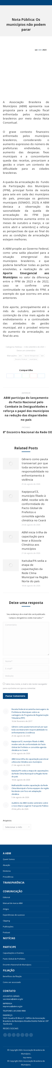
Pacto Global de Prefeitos (14, 958)
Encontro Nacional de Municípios (17, 964)
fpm (42, 355)
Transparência (13, 882)
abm (20, 355)
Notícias (18, 347)
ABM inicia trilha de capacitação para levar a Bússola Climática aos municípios (34, 540)
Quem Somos (9, 859)
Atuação (6, 865)
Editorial (6, 897)
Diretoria (7, 871)
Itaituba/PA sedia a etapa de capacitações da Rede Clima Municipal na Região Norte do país (35, 571)
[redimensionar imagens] (11, 464)
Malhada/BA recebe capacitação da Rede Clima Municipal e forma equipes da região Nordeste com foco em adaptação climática (30, 789)
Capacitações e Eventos (13, 953)
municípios (33, 359)
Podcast (6, 932)
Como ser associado (12, 982)
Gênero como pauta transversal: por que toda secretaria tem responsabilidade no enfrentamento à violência (35, 469)
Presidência (8, 876)
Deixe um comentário (26, 350)
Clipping (6, 920)
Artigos (6, 909)
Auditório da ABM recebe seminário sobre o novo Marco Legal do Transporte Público (30, 804)
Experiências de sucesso (14, 915)
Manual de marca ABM (13, 903)
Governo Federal (21, 359)
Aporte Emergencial (31, 355)
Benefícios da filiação (12, 976)
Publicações (8, 926)
